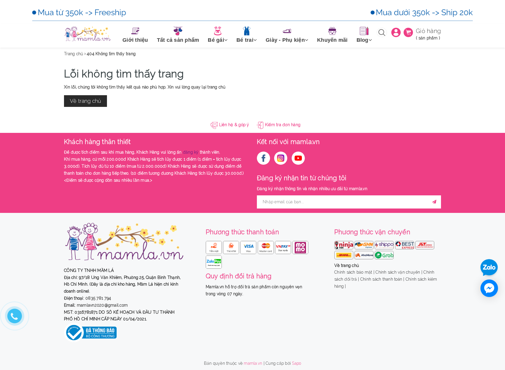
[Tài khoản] (396, 32)
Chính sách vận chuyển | (399, 272)
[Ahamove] (364, 253)
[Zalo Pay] (214, 261)
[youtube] (298, 158)
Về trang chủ (85, 101)
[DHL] (344, 253)
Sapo (296, 363)
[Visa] (248, 246)
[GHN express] (364, 244)
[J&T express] (424, 244)
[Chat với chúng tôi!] (489, 288)
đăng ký (191, 152)
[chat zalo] (489, 268)
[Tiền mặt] (214, 246)
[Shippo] (385, 244)
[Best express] (405, 244)
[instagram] (280, 158)
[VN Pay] (283, 246)
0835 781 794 (98, 298)
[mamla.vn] (87, 33)
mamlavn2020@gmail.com (102, 305)
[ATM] (231, 246)
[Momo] (300, 246)
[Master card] (266, 246)
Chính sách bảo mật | (354, 272)
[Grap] (384, 253)
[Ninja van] (344, 244)
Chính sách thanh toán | (382, 279)
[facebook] (263, 158)
